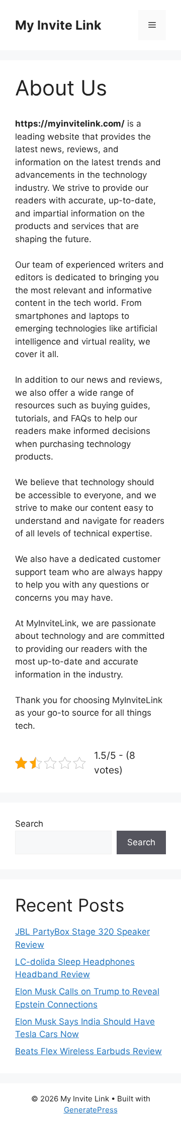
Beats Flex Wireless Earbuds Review (88, 1051)
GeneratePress (91, 1109)
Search (29, 824)
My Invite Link (58, 25)
